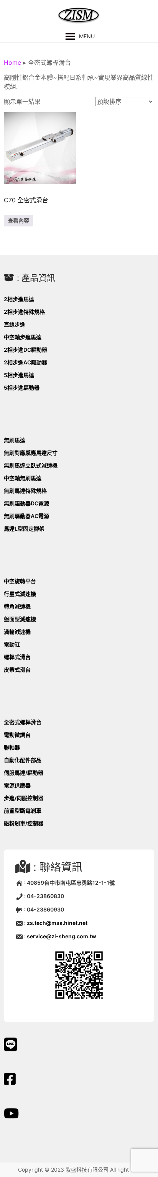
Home (12, 62)
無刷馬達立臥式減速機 (31, 465)
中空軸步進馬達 (22, 337)
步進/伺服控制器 (23, 798)
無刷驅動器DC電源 (26, 503)
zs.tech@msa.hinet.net (57, 923)
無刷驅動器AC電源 (26, 516)
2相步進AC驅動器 (25, 362)
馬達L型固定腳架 (24, 528)
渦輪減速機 (17, 631)
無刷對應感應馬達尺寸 (31, 452)
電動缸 (12, 644)
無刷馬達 (14, 440)
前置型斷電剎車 (22, 810)
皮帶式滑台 (17, 669)
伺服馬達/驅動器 (23, 772)
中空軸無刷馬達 (22, 478)
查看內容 (18, 220)
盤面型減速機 (20, 619)
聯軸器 (12, 747)
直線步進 (14, 324)
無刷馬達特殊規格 (25, 490)
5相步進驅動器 (22, 387)
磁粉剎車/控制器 (23, 823)
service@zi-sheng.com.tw (61, 936)
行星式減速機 (20, 593)
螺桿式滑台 (17, 657)
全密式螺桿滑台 (22, 722)
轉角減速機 (17, 606)
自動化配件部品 (22, 760)
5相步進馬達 (19, 375)
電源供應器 (17, 785)
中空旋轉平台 (20, 581)
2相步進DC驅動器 (25, 349)
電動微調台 (17, 734)
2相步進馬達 (19, 299)
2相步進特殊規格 (24, 311)
